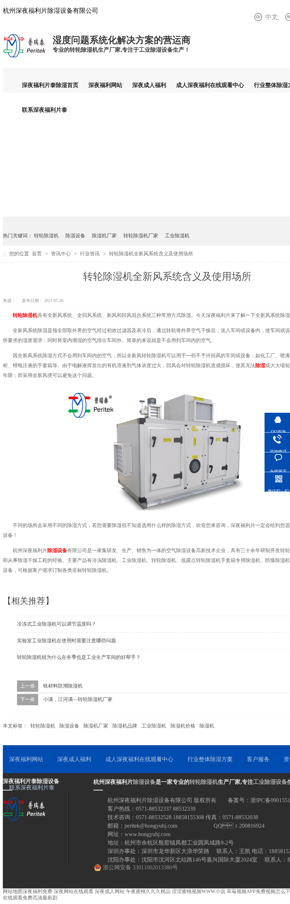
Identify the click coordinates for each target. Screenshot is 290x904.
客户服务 (258, 759)
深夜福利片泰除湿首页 (50, 85)
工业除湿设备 (270, 782)
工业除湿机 (177, 235)
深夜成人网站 (109, 891)
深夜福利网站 (105, 85)
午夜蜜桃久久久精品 (148, 891)
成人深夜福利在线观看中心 (210, 85)
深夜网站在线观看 (73, 891)
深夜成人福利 (149, 85)
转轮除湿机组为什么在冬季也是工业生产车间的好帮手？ (79, 657)
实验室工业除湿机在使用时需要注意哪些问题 (66, 640)
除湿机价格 (182, 726)
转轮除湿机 (46, 235)
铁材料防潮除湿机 (63, 686)
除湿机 (206, 726)
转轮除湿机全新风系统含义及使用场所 (151, 253)
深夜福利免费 (37, 891)
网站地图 (13, 891)
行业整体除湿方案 (210, 759)
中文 (271, 17)
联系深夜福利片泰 (44, 110)
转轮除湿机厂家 (140, 235)
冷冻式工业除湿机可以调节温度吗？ (56, 624)
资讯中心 (61, 253)
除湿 (260, 365)
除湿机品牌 (124, 726)
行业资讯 (90, 253)
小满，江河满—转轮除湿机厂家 (77, 699)
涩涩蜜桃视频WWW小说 (198, 891)
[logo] (24, 56)
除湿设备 (75, 235)
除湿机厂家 (104, 235)
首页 (37, 253)
